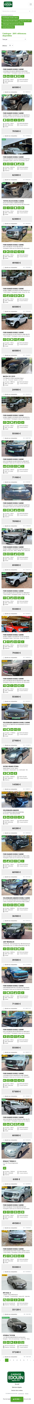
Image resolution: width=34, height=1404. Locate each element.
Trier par (4, 39)
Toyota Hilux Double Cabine (10, 20)
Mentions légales (17, 1387)
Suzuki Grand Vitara (8, 27)
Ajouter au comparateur (11, 92)
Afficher (4, 45)
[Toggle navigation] (30, 4)
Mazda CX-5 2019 (25, 20)
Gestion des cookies (17, 1390)
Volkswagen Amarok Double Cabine (12, 24)
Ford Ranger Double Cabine (10, 17)
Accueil (17, 1384)
